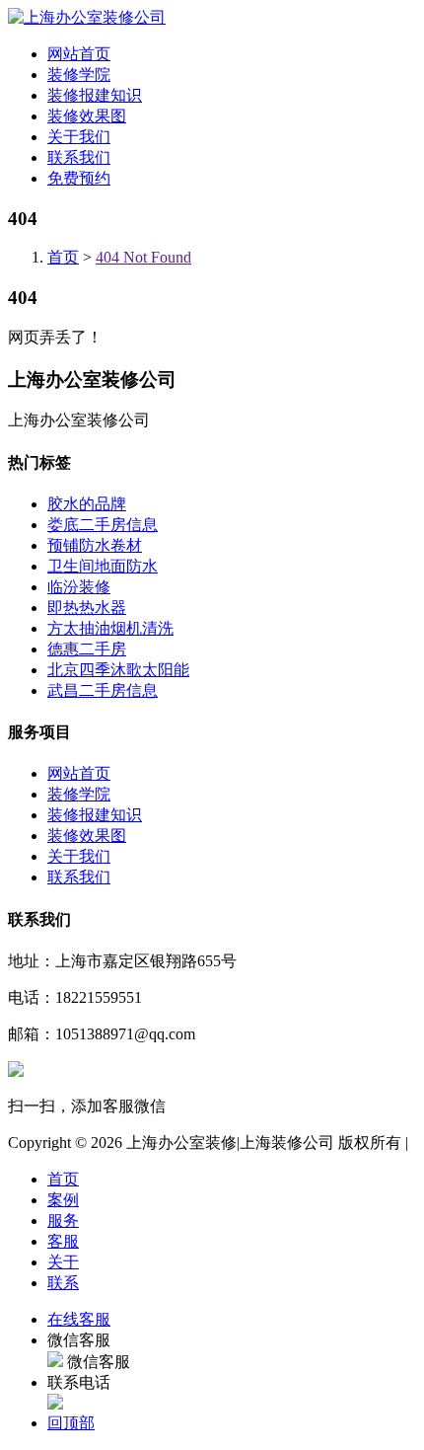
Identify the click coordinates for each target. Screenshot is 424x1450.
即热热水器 (86, 607)
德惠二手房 (86, 649)
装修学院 (78, 74)
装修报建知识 (94, 95)
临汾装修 (78, 586)
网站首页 (78, 53)
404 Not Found (143, 257)
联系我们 (78, 157)
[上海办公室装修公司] (87, 17)
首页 (63, 257)
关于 (63, 1262)
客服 (63, 1241)
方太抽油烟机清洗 (110, 628)
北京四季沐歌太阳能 (118, 669)
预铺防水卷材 (94, 545)
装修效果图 (86, 116)
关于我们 (78, 136)
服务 (63, 1220)
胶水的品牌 (86, 504)
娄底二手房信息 (102, 524)
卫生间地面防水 (102, 566)
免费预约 (78, 178)
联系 (63, 1282)
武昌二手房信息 (102, 690)
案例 (63, 1199)
